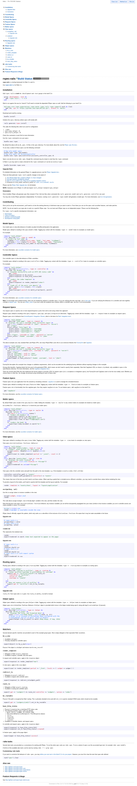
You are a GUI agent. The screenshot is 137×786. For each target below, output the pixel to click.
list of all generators (106, 197)
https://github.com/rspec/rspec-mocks (16, 771)
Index (4, 1)
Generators (10, 12)
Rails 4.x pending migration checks (26, 181)
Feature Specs (10, 24)
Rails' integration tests (64, 316)
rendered (9, 36)
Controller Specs (11, 19)
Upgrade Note (11, 9)
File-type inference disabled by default (18, 179)
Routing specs (10, 41)
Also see (8, 69)
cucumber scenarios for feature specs (31, 394)
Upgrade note (13, 33)
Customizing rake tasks (14, 66)
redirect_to (10, 55)
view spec (88, 300)
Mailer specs (9, 27)
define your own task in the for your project (56, 754)
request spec (13, 302)
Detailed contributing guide (12, 217)
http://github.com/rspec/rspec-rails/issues (18, 780)
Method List (123, 1)
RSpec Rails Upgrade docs (20, 185)
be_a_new (10, 50)
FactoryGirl (80, 342)
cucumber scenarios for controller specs (29, 298)
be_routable (10, 59)
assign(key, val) (11, 31)
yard (75, 783)
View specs (9, 29)
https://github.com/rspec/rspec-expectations (17, 770)
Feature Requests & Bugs (14, 71)
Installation (9, 7)
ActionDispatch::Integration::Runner (34, 316)
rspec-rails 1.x (10, 85)
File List (131, 1)
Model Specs (9, 17)
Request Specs (10, 22)
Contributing (9, 14)
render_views (29, 302)
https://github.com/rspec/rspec (14, 767)
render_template (12, 52)
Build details (8, 214)
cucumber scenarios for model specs (29, 250)
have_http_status (12, 61)
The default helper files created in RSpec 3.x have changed (24, 178)
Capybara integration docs (42, 369)
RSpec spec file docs (71, 145)
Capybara (88, 342)
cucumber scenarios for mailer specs (31, 432)
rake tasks (8, 64)
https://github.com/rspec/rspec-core (15, 768)
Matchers (8, 48)
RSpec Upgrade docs (53, 172)
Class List (114, 1)
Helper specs (9, 46)
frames (18, 1)
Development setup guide (12, 218)
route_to (9, 57)
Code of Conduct (10, 215)
